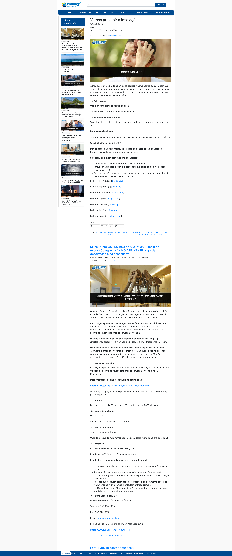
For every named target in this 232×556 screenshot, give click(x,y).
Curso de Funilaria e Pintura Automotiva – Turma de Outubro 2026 (71, 202)
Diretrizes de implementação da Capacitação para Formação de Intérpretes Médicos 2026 (72, 138)
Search (161, 5)
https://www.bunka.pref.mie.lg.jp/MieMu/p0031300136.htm (119, 385)
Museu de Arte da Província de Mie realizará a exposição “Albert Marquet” (72, 114)
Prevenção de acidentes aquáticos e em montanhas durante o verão (71, 92)
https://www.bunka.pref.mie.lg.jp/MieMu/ (110, 530)
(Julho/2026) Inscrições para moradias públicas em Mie (72, 160)
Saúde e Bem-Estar (117, 35)
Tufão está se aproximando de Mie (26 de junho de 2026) (72, 181)
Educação (116, 260)
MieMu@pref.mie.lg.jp (108, 518)
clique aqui (117, 181)
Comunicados (65, 41)
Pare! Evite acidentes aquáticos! (69, 70)
